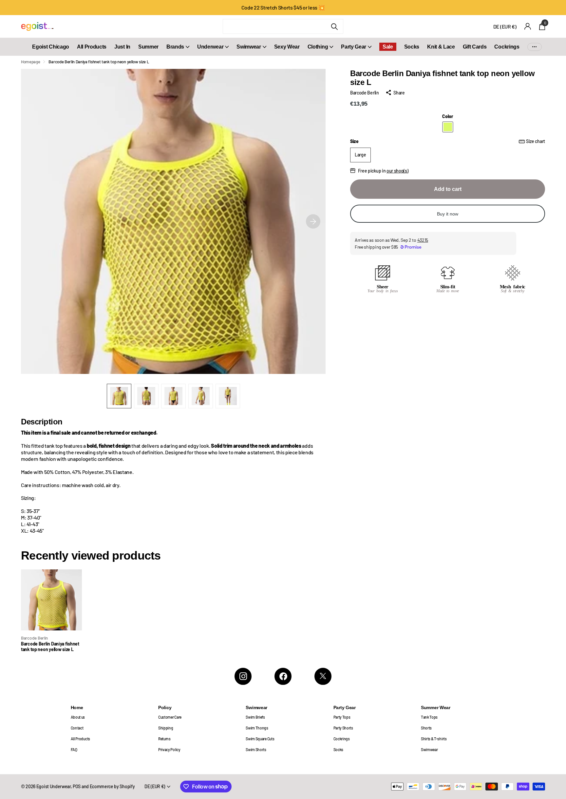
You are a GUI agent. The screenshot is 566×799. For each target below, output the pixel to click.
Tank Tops (429, 717)
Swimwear (248, 47)
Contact (77, 728)
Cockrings (506, 47)
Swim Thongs (257, 728)
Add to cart (448, 189)
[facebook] (283, 676)
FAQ (74, 749)
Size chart (535, 141)
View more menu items (534, 47)
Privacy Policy (169, 749)
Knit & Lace (441, 47)
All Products (91, 47)
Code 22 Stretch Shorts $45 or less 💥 (283, 7)
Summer (148, 47)
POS (77, 786)
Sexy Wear (287, 47)
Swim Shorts (256, 749)
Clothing (318, 47)
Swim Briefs (255, 717)
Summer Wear (435, 707)
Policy (164, 707)
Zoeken (334, 26)
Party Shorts (343, 728)
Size (447, 141)
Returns (164, 738)
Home (77, 707)
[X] (322, 676)
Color (447, 116)
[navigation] (119, 396)
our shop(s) (397, 171)
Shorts (426, 728)
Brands (175, 47)
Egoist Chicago (50, 47)
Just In (122, 47)
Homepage (30, 61)
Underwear (210, 47)
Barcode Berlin (364, 92)
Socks (411, 47)
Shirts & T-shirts (434, 738)
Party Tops (341, 717)
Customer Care (169, 717)
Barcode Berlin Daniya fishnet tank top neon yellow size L (50, 646)
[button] (313, 221)
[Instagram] (243, 676)
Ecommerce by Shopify (112, 786)
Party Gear (353, 47)
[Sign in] (527, 26)
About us (78, 717)
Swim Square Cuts (260, 738)
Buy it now (447, 213)
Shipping (165, 728)
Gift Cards (475, 47)
